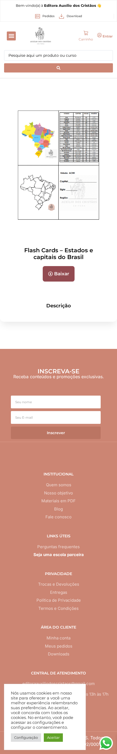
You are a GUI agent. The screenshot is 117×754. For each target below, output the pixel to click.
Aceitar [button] (53, 737)
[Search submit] (58, 67)
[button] (11, 35)
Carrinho (86, 39)
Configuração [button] (26, 737)
